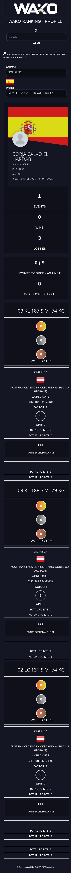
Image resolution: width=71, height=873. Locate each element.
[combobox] (36, 73)
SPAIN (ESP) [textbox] (15, 72)
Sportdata (50, 867)
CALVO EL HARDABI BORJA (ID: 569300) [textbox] (30, 93)
